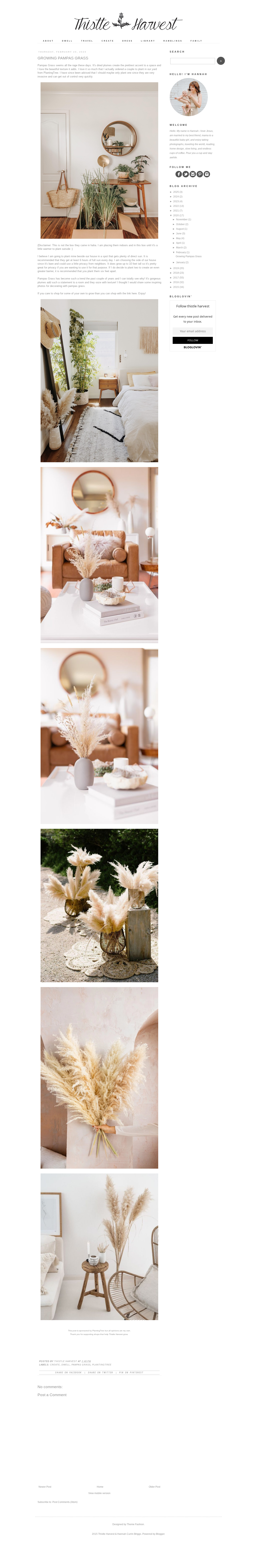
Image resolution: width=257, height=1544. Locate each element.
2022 (176, 206)
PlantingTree (51, 72)
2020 (176, 215)
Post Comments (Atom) (65, 1502)
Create (108, 41)
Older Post (154, 1486)
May (178, 238)
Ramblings (172, 41)
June (179, 233)
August (180, 229)
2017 (176, 277)
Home (100, 1486)
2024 (176, 196)
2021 (176, 210)
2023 (176, 201)
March (179, 247)
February (181, 252)
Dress (127, 41)
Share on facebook (68, 1372)
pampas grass (81, 1364)
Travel (87, 41)
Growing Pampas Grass (189, 256)
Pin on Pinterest (131, 1372)
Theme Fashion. (136, 1524)
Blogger (160, 1534)
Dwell (67, 41)
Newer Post (45, 1486)
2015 (176, 287)
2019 (176, 268)
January (180, 262)
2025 (176, 192)
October (180, 224)
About (48, 41)
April (178, 243)
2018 (176, 272)
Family (196, 41)
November (182, 219)
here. (135, 293)
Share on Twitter (100, 1372)
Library (148, 41)
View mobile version (99, 1493)
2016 (176, 282)
